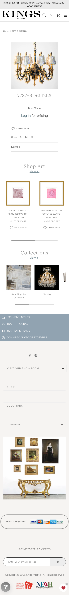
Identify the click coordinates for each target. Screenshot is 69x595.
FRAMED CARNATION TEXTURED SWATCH (51, 212)
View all (34, 171)
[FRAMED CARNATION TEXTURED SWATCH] (51, 193)
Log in (26, 116)
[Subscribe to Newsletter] (58, 562)
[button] (63, 588)
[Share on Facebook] (26, 137)
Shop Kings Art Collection (19, 296)
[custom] (30, 355)
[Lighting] (46, 277)
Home (6, 31)
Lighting (47, 294)
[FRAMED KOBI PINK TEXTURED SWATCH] (18, 193)
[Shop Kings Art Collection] (18, 277)
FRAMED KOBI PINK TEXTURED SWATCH (18, 212)
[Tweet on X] (20, 137)
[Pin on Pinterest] (32, 137)
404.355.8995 (34, 6)
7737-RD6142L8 (19, 31)
